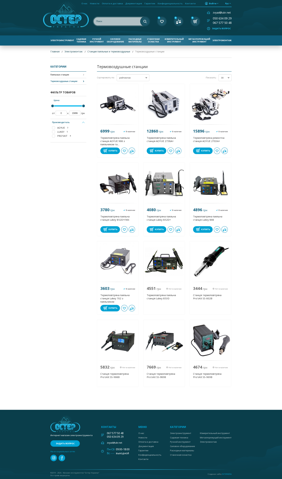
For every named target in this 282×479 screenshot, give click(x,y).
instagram (53, 458)
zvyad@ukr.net (222, 12)
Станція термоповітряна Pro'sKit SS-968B (114, 375)
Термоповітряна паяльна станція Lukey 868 (207, 218)
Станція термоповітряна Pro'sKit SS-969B (207, 375)
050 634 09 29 (222, 18)
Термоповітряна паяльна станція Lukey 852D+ (161, 218)
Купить (113, 150)
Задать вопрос (221, 28)
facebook (62, 458)
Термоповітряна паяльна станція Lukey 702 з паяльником (115, 298)
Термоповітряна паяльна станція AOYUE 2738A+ (161, 139)
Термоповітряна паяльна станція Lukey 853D (161, 296)
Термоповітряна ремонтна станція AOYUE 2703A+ (208, 139)
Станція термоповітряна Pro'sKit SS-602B (207, 296)
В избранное (124, 151)
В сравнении (132, 151)
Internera (227, 474)
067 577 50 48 (222, 23)
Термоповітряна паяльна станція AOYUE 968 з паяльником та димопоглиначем (115, 141)
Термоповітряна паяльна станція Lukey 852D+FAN (115, 218)
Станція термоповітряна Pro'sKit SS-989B (161, 375)
